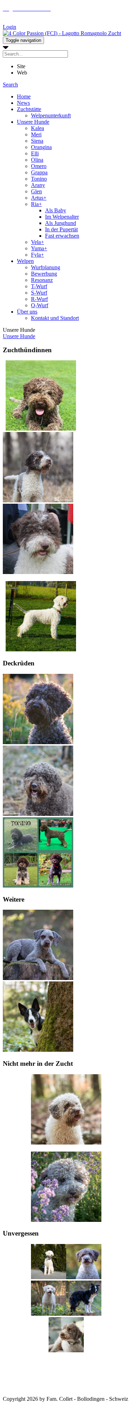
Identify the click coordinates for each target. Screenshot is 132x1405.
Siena (37, 141)
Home (24, 96)
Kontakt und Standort (55, 318)
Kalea (37, 128)
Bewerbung (44, 274)
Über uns (27, 312)
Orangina (41, 147)
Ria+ (36, 204)
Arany (38, 185)
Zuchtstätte (29, 109)
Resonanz (42, 280)
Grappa (39, 172)
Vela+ (37, 242)
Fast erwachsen (62, 236)
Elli (35, 153)
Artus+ (38, 198)
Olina (37, 160)
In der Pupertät (61, 229)
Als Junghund (60, 223)
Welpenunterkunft (51, 115)
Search (10, 85)
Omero (38, 166)
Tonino (39, 179)
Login (9, 27)
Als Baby (55, 210)
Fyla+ (37, 255)
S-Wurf (39, 293)
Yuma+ (39, 248)
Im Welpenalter (62, 217)
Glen (36, 191)
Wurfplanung (45, 267)
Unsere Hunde (33, 122)
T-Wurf (39, 286)
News (23, 103)
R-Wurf (39, 299)
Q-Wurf (39, 305)
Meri (36, 134)
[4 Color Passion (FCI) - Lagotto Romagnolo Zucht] (62, 33)
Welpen (25, 261)
